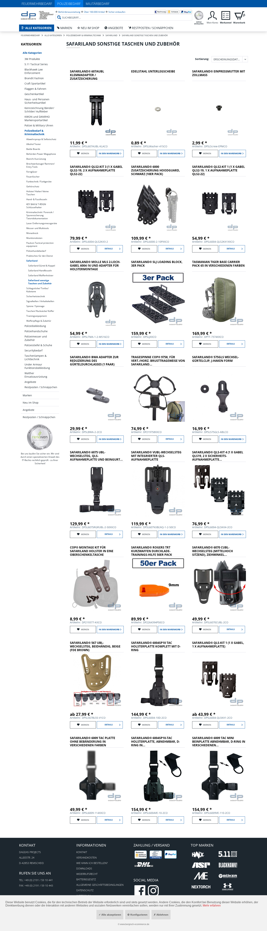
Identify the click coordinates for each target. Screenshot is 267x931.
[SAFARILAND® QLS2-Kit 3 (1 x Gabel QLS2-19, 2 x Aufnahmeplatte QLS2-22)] (97, 204)
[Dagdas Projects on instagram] (153, 890)
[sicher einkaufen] (199, 15)
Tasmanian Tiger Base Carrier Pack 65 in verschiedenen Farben (218, 264)
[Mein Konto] (212, 15)
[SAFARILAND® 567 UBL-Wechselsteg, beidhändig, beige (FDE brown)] (97, 680)
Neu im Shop (31, 402)
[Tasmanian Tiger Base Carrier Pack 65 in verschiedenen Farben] (219, 299)
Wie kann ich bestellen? (92, 863)
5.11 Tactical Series (36, 64)
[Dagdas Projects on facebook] (139, 890)
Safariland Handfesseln (40, 270)
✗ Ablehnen (161, 914)
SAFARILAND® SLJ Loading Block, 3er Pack (157, 264)
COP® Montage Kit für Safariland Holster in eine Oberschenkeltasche (91, 551)
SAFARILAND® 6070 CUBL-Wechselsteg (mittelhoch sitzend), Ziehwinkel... (212, 551)
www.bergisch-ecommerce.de (134, 924)
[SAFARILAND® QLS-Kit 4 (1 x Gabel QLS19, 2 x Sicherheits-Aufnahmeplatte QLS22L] (219, 490)
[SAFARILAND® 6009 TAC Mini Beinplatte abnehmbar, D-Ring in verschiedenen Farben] (219, 775)
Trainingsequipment (36, 315)
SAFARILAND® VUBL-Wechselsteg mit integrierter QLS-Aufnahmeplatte (156, 456)
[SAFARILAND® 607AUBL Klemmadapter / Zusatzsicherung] (97, 109)
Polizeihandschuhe (36, 331)
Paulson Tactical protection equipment (40, 244)
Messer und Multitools (37, 228)
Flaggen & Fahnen (35, 88)
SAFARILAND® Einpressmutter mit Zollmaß (218, 73)
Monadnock (32, 233)
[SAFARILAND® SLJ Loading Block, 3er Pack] (158, 299)
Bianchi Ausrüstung (36, 158)
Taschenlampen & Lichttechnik (35, 357)
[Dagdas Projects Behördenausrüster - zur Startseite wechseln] (37, 15)
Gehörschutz (32, 186)
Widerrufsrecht (87, 874)
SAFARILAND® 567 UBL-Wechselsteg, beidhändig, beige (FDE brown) (95, 646)
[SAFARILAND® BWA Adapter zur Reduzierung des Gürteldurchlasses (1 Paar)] (97, 395)
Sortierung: (202, 59)
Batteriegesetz (86, 879)
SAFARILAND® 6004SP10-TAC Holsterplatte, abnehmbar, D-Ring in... (155, 741)
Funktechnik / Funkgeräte (39, 181)
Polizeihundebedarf (36, 250)
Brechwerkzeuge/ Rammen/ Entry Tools (40, 165)
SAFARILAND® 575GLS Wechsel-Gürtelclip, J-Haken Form (215, 359)
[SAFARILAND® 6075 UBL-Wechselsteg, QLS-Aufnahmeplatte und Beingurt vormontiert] (97, 490)
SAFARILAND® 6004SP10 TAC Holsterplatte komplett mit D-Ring (156, 646)
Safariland (32, 260)
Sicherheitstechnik (35, 296)
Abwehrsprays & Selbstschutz (41, 139)
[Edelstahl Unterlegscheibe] (158, 109)
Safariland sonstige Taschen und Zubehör (40, 282)
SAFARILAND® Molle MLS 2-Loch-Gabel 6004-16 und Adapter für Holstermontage (95, 265)
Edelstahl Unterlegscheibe (153, 71)
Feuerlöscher (33, 176)
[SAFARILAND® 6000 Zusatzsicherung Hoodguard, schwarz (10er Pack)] (158, 204)
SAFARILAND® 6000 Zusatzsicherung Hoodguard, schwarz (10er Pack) (155, 170)
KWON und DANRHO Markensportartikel (37, 118)
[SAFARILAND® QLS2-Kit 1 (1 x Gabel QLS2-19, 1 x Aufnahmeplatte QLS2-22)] (219, 204)
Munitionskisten (34, 238)
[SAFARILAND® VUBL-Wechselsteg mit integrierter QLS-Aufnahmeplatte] (158, 490)
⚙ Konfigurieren (137, 914)
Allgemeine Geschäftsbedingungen (100, 885)
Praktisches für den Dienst (39, 255)
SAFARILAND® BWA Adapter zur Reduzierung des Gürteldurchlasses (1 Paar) (94, 360)
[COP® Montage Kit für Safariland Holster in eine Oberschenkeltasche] (97, 585)
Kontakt (81, 852)
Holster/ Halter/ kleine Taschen (37, 193)
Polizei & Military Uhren (39, 125)
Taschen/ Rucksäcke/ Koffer (40, 311)
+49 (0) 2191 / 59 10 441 (38, 880)
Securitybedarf (34, 350)
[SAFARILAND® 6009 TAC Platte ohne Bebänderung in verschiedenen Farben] (97, 775)
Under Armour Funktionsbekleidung (37, 366)
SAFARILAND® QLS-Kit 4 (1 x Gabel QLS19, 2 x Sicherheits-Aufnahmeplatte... (217, 456)
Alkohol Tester (33, 144)
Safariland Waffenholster (40, 275)
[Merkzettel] (225, 15)
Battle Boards (33, 149)
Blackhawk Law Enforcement (34, 71)
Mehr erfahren (212, 905)
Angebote (30, 382)
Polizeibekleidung (35, 326)
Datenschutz (85, 890)
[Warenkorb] (239, 15)
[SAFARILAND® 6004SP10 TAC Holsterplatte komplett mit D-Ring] (158, 680)
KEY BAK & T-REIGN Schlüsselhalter (36, 206)
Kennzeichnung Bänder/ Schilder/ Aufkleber (39, 109)
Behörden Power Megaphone (41, 153)
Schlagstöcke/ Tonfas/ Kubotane (37, 290)
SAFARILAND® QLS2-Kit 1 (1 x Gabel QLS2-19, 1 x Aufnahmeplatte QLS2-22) (218, 170)
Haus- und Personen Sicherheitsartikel (37, 101)
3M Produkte (32, 59)
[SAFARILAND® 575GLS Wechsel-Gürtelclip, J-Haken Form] (219, 395)
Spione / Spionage (35, 306)
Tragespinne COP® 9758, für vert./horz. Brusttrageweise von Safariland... (158, 360)
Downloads (84, 868)
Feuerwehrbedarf (37, 3)
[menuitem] (123, 14)
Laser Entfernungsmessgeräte (41, 223)
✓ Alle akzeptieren (110, 914)
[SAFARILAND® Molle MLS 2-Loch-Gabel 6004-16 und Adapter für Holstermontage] (97, 299)
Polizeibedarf (69, 3)
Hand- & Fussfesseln (36, 199)
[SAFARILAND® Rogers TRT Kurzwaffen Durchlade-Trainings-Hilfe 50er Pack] (158, 585)
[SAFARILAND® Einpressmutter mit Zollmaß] (219, 109)
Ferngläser (31, 171)
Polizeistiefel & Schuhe (38, 345)
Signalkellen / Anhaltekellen (40, 301)
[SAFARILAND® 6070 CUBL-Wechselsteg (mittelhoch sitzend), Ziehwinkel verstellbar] (219, 585)
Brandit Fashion (34, 78)
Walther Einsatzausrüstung (36, 374)
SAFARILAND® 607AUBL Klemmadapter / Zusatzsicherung (87, 75)
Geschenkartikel (34, 94)
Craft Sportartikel (35, 83)
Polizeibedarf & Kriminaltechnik (34, 132)
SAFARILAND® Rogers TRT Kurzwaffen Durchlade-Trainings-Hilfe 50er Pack (151, 551)
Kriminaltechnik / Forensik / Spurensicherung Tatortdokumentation (40, 215)
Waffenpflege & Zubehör (38, 320)
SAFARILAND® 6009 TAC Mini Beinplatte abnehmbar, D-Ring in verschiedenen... (218, 741)
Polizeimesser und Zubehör (36, 338)
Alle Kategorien (32, 52)
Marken (27, 395)
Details (109, 248)
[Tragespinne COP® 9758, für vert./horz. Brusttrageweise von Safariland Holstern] (158, 395)
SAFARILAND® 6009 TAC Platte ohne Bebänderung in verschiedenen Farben (92, 741)
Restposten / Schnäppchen (41, 387)
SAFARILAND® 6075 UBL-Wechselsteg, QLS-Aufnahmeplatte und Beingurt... (96, 456)
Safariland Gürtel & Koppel (41, 265)
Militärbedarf (98, 3)
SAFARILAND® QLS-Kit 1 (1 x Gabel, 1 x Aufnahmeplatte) (218, 644)
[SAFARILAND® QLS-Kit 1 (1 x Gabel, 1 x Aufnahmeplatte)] (219, 680)
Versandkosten (86, 857)
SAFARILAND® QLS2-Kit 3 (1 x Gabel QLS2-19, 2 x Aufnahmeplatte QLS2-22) (96, 170)
